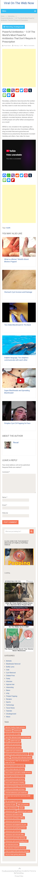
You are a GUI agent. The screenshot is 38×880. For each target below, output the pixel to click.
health (8, 228)
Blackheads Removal (13, 664)
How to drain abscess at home (14, 769)
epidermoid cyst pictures (12, 744)
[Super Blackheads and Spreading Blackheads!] (19, 378)
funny (7, 757)
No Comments (30, 45)
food (31, 754)
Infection (9, 681)
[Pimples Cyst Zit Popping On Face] (19, 411)
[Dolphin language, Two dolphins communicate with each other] (19, 345)
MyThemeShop (19, 873)
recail (16, 442)
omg (7, 693)
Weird (8, 717)
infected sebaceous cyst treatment (16, 792)
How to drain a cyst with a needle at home (18, 772)
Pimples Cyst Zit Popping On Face (17, 423)
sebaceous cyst (10, 811)
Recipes (9, 699)
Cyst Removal (11, 673)
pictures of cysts (10, 804)
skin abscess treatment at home (15, 848)
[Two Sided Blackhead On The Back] (19, 312)
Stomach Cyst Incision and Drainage (18, 292)
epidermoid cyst (15, 740)
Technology (10, 705)
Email (4, 505)
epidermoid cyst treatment (13, 750)
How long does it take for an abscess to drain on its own (17, 761)
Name (4, 497)
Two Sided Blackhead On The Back (17, 325)
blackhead (8, 730)
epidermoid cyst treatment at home (16, 754)
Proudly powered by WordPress (11, 871)
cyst (6, 740)
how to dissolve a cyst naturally (14, 766)
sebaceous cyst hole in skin (13, 814)
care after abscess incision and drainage (17, 737)
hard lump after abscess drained (21, 757)
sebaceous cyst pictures (12, 821)
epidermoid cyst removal (13, 747)
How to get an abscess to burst (14, 776)
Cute (7, 670)
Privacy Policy (19, 876)
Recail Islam (7, 45)
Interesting (11, 16)
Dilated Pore (10, 676)
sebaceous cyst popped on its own (15, 824)
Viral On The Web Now (19, 3)
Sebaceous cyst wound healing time (16, 841)
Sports (8, 702)
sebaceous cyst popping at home (15, 828)
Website (5, 513)
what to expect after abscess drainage (17, 851)
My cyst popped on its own (13, 801)
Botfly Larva (10, 667)
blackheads (17, 730)
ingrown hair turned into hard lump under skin (17, 797)
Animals (9, 661)
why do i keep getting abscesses (15, 854)
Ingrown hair (10, 684)
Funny (8, 678)
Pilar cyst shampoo (11, 808)
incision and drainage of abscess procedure (18, 786)
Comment (6, 472)
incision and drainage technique (15, 789)
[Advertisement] (19, 68)
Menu (4, 11)
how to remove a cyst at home (14, 779)
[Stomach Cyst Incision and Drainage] (19, 279)
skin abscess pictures (11, 844)
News (8, 690)
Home (2, 16)
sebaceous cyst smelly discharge (15, 838)
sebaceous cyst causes (24, 811)
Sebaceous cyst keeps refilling (14, 818)
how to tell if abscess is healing (14, 782)
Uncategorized (18, 27)
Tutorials (9, 711)
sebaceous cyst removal (12, 831)
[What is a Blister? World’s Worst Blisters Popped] (19, 247)
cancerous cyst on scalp (12, 734)
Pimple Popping (11, 696)
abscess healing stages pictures (15, 727)
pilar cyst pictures (23, 804)
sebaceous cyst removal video (14, 834)
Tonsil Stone (10, 708)
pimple (21, 808)
